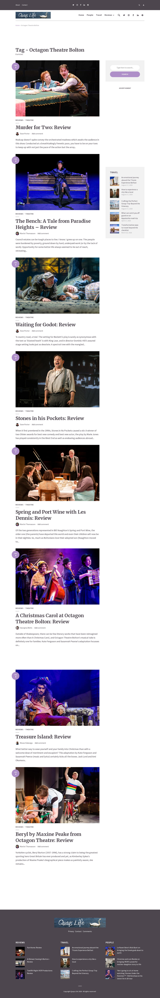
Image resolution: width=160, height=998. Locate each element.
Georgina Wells (26, 628)
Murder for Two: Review (43, 127)
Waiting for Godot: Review (46, 325)
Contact (24, 5)
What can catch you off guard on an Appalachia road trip (130, 215)
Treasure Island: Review (43, 737)
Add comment (37, 133)
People (90, 15)
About (18, 5)
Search (125, 74)
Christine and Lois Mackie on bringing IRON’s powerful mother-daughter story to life (129, 961)
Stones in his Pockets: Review (50, 418)
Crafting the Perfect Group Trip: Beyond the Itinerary (130, 203)
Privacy (71, 931)
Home (81, 15)
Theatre (29, 120)
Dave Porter (25, 133)
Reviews (108, 15)
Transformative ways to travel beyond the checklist (129, 227)
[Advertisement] (80, 35)
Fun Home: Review (34, 947)
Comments (87, 931)
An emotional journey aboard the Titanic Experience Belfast (130, 180)
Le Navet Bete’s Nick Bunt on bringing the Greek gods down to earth (130, 950)
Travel (99, 15)
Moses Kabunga (26, 743)
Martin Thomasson (27, 233)
